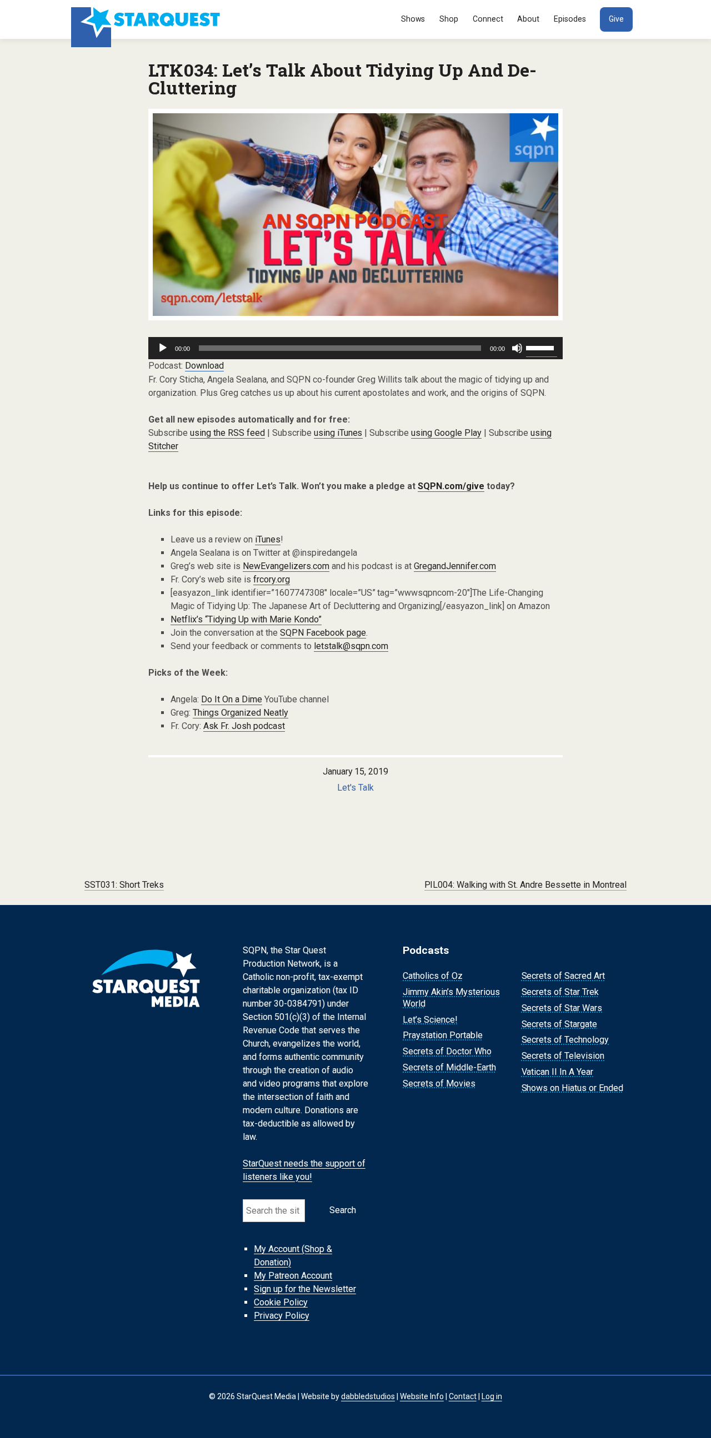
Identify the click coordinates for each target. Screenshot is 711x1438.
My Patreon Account (293, 1275)
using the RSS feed (227, 433)
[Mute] (517, 348)
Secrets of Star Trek (560, 992)
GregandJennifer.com (455, 566)
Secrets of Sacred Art (563, 976)
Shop (448, 18)
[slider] (541, 347)
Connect (488, 18)
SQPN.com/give (451, 486)
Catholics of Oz (433, 976)
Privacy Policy (281, 1315)
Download (204, 365)
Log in (492, 1396)
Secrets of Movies (439, 1083)
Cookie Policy (281, 1302)
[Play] (162, 348)
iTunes (268, 539)
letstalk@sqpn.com (351, 646)
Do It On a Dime (231, 699)
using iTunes (338, 433)
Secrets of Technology (565, 1040)
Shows (413, 18)
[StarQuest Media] (147, 19)
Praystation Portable (443, 1035)
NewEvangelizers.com (286, 566)
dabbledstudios (368, 1396)
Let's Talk (355, 787)
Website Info (422, 1396)
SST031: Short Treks (124, 884)
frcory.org (271, 579)
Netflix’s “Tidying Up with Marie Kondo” (246, 619)
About (528, 18)
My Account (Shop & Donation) (293, 1256)
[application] (355, 348)
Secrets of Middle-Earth (449, 1067)
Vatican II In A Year (558, 1072)
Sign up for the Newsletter (305, 1289)
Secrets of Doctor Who (447, 1051)
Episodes (570, 18)
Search (342, 1210)
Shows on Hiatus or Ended (573, 1088)
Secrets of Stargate (560, 1024)
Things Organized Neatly (240, 712)
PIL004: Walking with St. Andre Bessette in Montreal (525, 884)
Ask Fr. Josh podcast (244, 726)
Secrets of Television (563, 1055)
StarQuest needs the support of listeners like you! (304, 1170)
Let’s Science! (430, 1019)
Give (616, 18)
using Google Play (446, 433)
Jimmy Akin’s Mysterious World (451, 998)
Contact (463, 1396)
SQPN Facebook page (323, 632)
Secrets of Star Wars (562, 1008)
